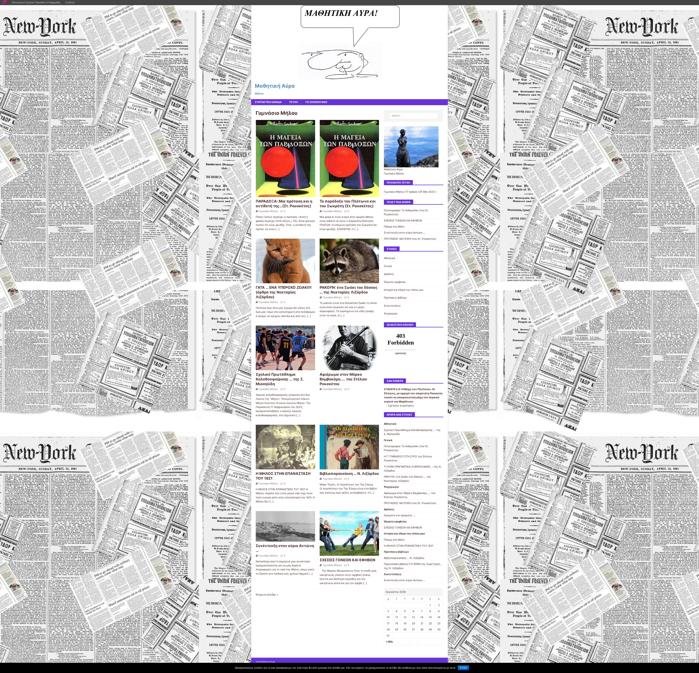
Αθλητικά (389, 258)
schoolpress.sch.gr (265, 661)
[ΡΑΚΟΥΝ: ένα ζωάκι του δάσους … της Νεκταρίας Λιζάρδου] (349, 281)
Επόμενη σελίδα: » (267, 594)
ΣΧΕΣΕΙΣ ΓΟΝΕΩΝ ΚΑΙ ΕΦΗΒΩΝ (347, 560)
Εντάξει (463, 668)
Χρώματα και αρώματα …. (400, 515)
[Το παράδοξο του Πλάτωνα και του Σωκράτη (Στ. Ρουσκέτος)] (349, 194)
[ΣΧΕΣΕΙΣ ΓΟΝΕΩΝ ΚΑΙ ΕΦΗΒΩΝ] (349, 553)
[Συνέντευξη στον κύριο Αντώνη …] (285, 539)
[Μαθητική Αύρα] (349, 77)
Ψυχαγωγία (390, 313)
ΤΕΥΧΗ (293, 102)
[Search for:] (413, 116)
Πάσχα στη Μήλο (394, 226)
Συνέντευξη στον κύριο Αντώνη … (404, 232)
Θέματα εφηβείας (395, 281)
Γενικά (388, 266)
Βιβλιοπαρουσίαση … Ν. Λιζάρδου (349, 473)
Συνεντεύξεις (392, 305)
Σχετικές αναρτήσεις (401, 405)
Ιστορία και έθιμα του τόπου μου (403, 289)
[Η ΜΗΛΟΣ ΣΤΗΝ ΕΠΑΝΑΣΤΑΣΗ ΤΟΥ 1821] (285, 467)
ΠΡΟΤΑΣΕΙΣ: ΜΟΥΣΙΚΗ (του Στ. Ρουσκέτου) (410, 238)
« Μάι (389, 641)
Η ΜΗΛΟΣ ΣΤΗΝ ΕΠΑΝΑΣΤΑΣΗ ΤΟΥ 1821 (408, 545)
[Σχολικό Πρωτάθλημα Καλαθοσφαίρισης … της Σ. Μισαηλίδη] (285, 368)
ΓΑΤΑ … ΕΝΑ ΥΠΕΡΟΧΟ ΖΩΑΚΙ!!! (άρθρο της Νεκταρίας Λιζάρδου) (283, 292)
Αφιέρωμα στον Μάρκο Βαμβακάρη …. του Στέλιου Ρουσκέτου (343, 379)
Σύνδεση (69, 2)
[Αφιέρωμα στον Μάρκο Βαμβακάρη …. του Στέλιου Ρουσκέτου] (349, 368)
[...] (277, 229)
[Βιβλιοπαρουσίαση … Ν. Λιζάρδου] (349, 467)
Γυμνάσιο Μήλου (268, 211)
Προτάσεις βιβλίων (395, 297)
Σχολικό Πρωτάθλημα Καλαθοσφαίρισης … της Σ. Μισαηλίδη (280, 379)
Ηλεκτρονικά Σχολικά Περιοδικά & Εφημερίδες (36, 2)
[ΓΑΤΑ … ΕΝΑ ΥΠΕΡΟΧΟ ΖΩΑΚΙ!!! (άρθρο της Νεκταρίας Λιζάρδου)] (285, 281)
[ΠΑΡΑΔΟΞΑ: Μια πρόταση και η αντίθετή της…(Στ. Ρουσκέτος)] (285, 194)
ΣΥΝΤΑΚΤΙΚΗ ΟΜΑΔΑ (268, 102)
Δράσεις (389, 273)
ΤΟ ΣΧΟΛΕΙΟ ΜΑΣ (316, 102)
